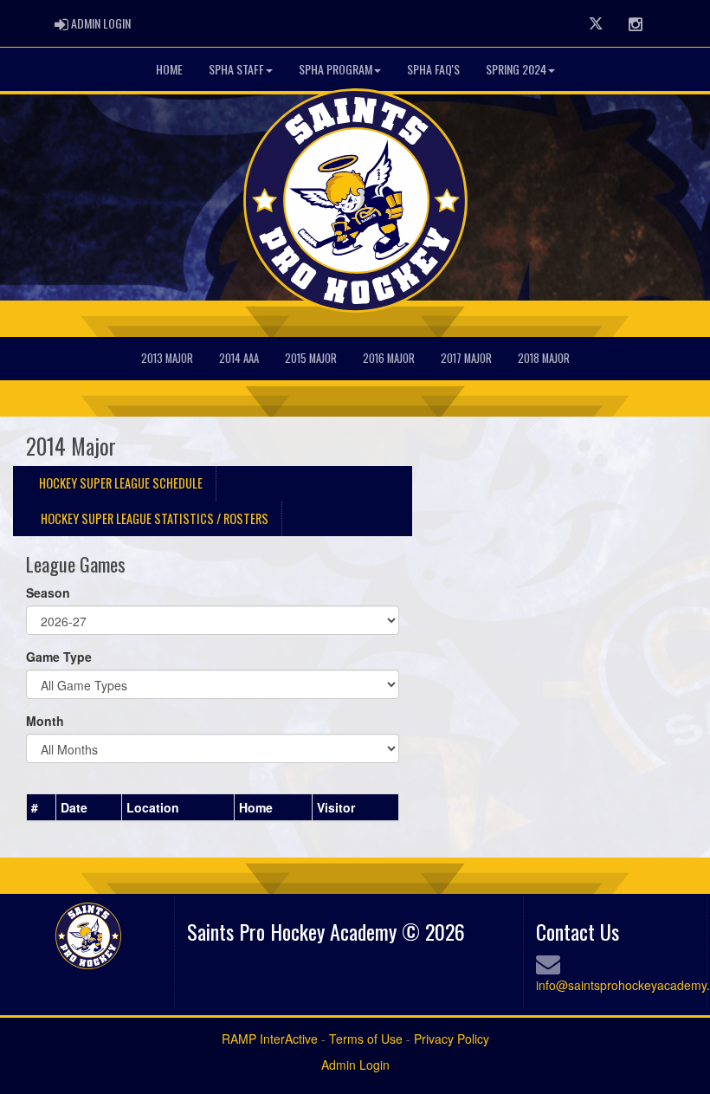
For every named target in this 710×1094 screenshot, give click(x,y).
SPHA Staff (236, 69)
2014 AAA (239, 358)
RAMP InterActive (270, 1038)
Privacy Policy (451, 1038)
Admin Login (355, 1064)
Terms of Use (366, 1038)
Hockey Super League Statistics (154, 518)
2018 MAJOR (544, 358)
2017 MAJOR (466, 358)
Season (48, 592)
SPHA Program (335, 69)
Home (169, 69)
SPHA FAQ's (433, 69)
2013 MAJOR (167, 358)
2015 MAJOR (311, 358)
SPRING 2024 (516, 69)
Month (45, 720)
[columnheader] (41, 807)
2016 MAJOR (389, 358)
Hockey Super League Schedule (121, 483)
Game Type (59, 656)
